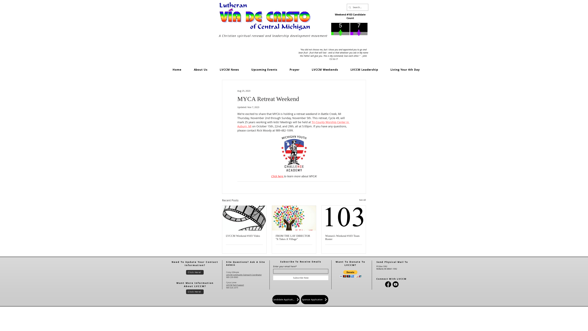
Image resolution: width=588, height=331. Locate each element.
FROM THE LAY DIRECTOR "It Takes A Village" (293, 237)
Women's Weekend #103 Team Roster (342, 237)
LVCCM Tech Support (235, 285)
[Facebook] (388, 284)
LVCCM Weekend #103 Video (243, 235)
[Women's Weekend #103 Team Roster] (344, 218)
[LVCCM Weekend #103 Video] (244, 218)
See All (362, 199)
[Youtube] (396, 284)
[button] (229, 69)
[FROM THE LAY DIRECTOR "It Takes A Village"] (294, 218)
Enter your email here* (285, 266)
